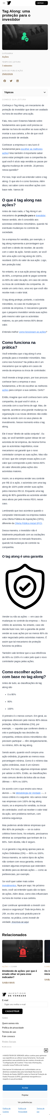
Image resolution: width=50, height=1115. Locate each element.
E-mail (5, 1000)
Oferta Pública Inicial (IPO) (28, 523)
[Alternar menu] (4, 3)
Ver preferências (25, 1102)
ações (5, 390)
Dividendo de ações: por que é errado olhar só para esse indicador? (19, 974)
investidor (40, 215)
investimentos (9, 885)
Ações (5, 57)
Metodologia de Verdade (28, 793)
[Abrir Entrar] (45, 3)
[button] (46, 1050)
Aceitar (25, 1088)
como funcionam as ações (32, 332)
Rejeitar (25, 1095)
